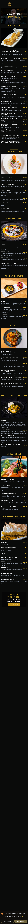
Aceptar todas (20, 921)
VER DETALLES (14, 604)
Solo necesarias (7, 921)
